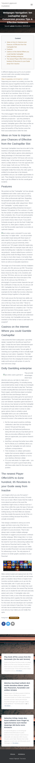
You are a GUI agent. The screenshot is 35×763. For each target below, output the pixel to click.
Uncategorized (14, 617)
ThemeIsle (23, 758)
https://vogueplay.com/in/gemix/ (12, 79)
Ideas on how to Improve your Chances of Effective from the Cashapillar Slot (17, 44)
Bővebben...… (20, 671)
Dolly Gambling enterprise (15, 56)
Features (10, 49)
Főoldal (12, 754)
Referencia (21, 754)
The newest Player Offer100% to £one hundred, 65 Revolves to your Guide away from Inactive (19, 61)
